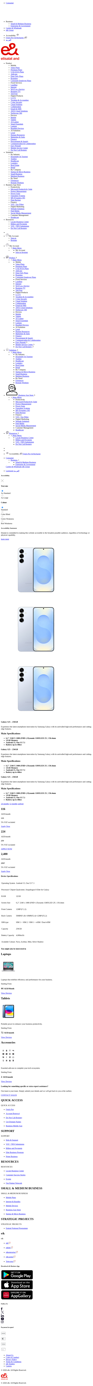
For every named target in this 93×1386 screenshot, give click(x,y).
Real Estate (15, 165)
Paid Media (15, 211)
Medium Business (17, 176)
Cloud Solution (16, 104)
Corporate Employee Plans (21, 81)
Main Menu (17, 248)
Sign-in (13, 238)
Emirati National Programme (17, 1228)
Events (8, 1179)
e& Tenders (10, 1364)
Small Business (16, 174)
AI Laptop (15, 122)
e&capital (10, 1257)
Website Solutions (17, 209)
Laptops (14, 126)
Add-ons (14, 74)
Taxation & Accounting (20, 100)
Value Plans (15, 68)
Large (6, 498)
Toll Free (14, 94)
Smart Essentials (17, 124)
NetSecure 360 (16, 113)
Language (10, 471)
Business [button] (9, 22)
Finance (14, 139)
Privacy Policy (11, 1359)
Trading (14, 159)
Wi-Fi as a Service (18, 89)
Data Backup (16, 200)
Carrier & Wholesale (14, 28)
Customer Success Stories (15, 1175)
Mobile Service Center (19, 148)
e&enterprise (11, 1252)
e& (7, 1243)
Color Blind (5, 514)
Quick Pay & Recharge (31, 454)
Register (14, 240)
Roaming (14, 78)
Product (12, 258)
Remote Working (17, 183)
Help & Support (12, 1140)
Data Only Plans (17, 76)
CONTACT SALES (9, 1095)
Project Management (18, 191)
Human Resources (18, 135)
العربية (16, 471)
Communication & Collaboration (23, 144)
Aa (2, 493)
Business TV (16, 91)
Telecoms (10, 1261)
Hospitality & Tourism (19, 157)
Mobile (13, 118)
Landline (14, 85)
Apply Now (5, 826)
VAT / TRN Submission (20, 226)
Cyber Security (16, 102)
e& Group (10, 30)
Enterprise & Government (20, 26)
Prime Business (12, 1156)
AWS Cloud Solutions (19, 111)
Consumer (10, 3)
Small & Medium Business (21, 24)
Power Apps (15, 194)
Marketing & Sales (18, 137)
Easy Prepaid (16, 146)
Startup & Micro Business (20, 172)
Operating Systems (18, 196)
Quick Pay (10, 1109)
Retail (13, 167)
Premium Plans (16, 70)
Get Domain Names (13, 1122)
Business (14, 460)
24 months (5, 804)
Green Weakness (7, 519)
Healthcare (15, 161)
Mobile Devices (12, 1206)
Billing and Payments (19, 224)
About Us (9, 1355)
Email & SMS (16, 109)
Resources (13, 433)
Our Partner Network (14, 1183)
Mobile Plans (11, 1197)
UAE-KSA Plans (17, 72)
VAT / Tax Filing (17, 204)
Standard (7, 493)
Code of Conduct (12, 1357)
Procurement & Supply (19, 141)
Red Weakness (6, 523)
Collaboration (16, 107)
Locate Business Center (20, 222)
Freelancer (15, 180)
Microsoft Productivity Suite (21, 189)
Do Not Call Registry (19, 150)
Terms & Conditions (13, 1362)
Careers (9, 1366)
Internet (13, 87)
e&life (8, 1248)
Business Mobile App (14, 1126)
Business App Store (26, 395)
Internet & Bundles (13, 1202)
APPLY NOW (6, 849)
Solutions (13, 350)
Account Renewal (13, 1114)
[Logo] (10, 59)
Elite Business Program (15, 1152)
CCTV (13, 98)
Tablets (13, 120)
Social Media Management (21, 213)
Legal (13, 133)
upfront (20, 804)
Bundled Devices (17, 128)
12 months (13, 804)
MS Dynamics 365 (18, 198)
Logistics (14, 163)
